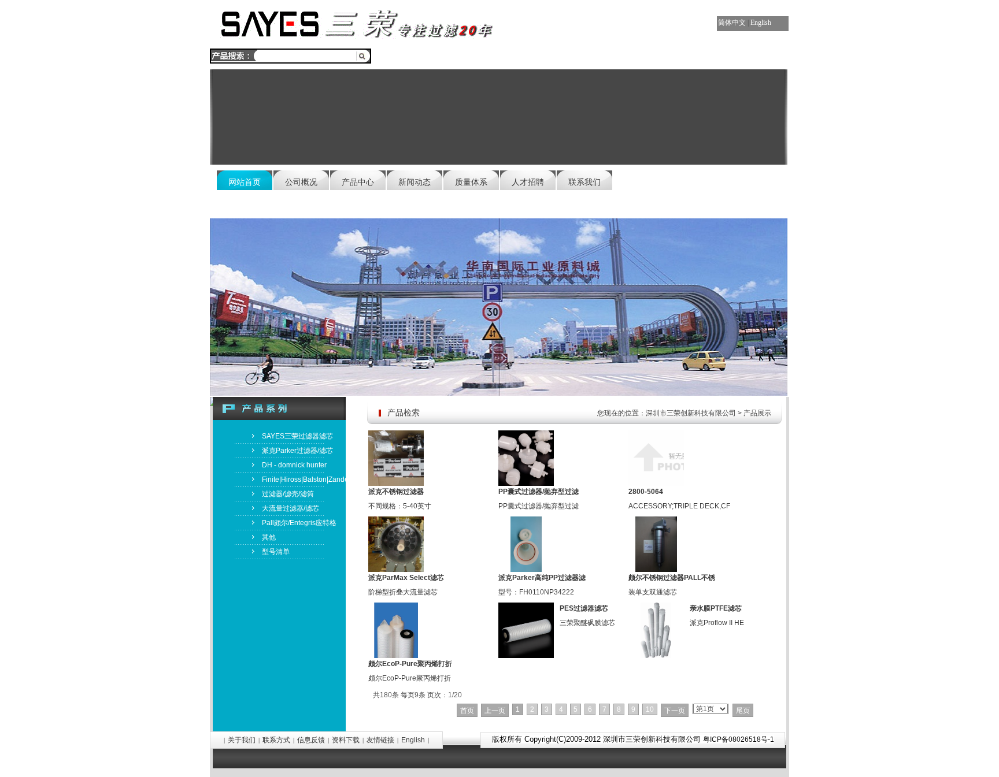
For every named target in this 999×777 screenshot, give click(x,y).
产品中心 (358, 182)
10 (650, 709)
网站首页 (244, 182)
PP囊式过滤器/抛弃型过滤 (538, 492)
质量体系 (471, 182)
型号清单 (276, 552)
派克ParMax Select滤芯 (406, 578)
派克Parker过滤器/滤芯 (297, 451)
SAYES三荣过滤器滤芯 (297, 436)
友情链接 (380, 740)
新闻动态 (414, 182)
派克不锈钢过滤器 (396, 492)
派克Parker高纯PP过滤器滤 (542, 578)
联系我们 (584, 182)
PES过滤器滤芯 (584, 608)
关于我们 (242, 740)
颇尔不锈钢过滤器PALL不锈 (671, 578)
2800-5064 (645, 492)
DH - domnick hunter (294, 465)
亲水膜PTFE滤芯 (716, 608)
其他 (269, 537)
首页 (467, 711)
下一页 (674, 711)
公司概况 (301, 182)
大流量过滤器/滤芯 (290, 508)
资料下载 (346, 740)
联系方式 (276, 740)
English (760, 22)
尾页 (743, 711)
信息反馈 (311, 740)
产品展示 (757, 413)
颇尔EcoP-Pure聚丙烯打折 (410, 664)
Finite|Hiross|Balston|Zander (304, 479)
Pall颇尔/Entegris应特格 (299, 523)
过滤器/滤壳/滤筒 (288, 494)
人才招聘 (528, 182)
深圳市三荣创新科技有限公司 (691, 413)
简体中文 (732, 22)
